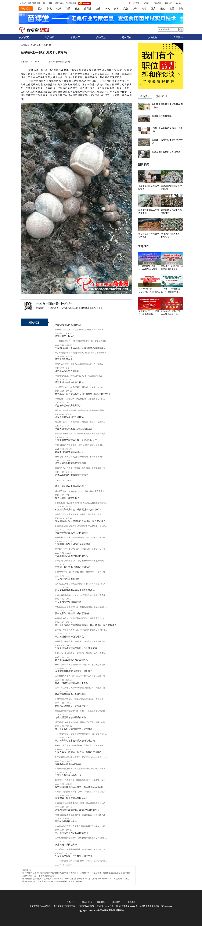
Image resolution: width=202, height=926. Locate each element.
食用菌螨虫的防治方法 (66, 844)
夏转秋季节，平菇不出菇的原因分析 (72, 613)
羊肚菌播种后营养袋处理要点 (69, 636)
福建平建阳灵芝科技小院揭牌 (148, 187)
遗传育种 (126, 37)
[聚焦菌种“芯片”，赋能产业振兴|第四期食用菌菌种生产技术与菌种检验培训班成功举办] (149, 302)
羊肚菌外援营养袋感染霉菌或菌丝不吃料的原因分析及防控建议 (86, 625)
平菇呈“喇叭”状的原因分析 (68, 602)
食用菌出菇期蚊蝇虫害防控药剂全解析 (167, 106)
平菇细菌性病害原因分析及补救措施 (72, 544)
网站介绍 (86, 902)
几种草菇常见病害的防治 (67, 371)
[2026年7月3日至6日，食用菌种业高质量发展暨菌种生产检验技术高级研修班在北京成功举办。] (172, 257)
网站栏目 (25, 8)
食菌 (172, 8)
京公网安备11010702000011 (65, 906)
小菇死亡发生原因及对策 (67, 579)
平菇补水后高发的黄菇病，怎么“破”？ (167, 130)
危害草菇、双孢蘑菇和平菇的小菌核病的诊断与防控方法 (82, 394)
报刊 (162, 8)
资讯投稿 (157, 3)
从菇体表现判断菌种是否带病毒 (70, 463)
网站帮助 (101, 902)
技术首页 (24, 37)
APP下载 (135, 3)
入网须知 (146, 3)
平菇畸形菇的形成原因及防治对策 (71, 532)
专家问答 (178, 37)
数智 (181, 8)
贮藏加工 (75, 37)
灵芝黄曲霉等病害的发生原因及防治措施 (75, 590)
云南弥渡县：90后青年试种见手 (148, 235)
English (178, 3)
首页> (33, 45)
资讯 (49, 8)
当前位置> (26, 45)
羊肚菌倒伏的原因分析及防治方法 (71, 556)
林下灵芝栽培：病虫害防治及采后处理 (73, 729)
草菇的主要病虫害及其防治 (68, 405)
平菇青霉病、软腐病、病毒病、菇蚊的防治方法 (78, 752)
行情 (68, 8)
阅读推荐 (34, 322)
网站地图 (116, 902)
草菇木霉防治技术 (64, 359)
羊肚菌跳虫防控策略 (162, 116)
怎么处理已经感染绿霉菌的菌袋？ (71, 717)
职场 (135, 8)
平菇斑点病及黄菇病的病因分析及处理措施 (76, 648)
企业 (98, 8)
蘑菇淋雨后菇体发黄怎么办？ (69, 452)
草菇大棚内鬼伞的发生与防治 (69, 382)
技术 (116, 8)
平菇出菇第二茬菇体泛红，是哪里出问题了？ (77, 440)
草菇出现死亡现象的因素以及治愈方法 (73, 428)
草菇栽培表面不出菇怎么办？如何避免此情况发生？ (80, 348)
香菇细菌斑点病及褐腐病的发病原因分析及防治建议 (80, 521)
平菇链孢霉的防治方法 (66, 821)
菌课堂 (87, 8)
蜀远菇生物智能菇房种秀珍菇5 (171, 187)
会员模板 (131, 902)
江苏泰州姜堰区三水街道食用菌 (148, 211)
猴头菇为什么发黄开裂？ (67, 498)
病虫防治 (101, 37)
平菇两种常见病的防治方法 (68, 775)
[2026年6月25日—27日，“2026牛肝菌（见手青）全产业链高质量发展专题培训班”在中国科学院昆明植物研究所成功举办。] (149, 280)
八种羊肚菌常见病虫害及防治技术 (167, 142)
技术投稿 (152, 37)
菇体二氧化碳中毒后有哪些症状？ (71, 475)
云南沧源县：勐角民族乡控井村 (171, 211)
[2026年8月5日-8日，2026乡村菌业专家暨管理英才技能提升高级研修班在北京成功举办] (149, 257)
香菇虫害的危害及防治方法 (68, 763)
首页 (40, 8)
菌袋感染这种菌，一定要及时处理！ (72, 706)
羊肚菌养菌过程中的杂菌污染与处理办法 (75, 740)
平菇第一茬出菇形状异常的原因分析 (72, 567)
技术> (39, 45)
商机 (107, 8)
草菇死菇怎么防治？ (65, 336)
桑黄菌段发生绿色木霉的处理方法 (71, 660)
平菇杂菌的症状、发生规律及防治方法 (73, 856)
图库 (153, 8)
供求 (58, 8)
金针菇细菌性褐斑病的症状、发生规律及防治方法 (79, 787)
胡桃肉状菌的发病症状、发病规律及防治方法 (77, 810)
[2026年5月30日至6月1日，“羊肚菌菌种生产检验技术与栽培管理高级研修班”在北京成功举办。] (172, 280)
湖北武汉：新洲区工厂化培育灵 (171, 235)
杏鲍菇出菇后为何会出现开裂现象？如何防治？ (78, 509)
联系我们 (168, 3)
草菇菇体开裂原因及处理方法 (166, 152)
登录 (44, 3)
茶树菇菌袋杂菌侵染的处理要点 (70, 694)
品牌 (125, 8)
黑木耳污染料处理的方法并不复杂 (71, 683)
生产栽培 (49, 37)
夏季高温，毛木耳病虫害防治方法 (71, 798)
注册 (50, 3)
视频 (77, 8)
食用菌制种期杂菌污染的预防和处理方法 (75, 671)
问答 (144, 8)
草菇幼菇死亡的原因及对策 (68, 324)
